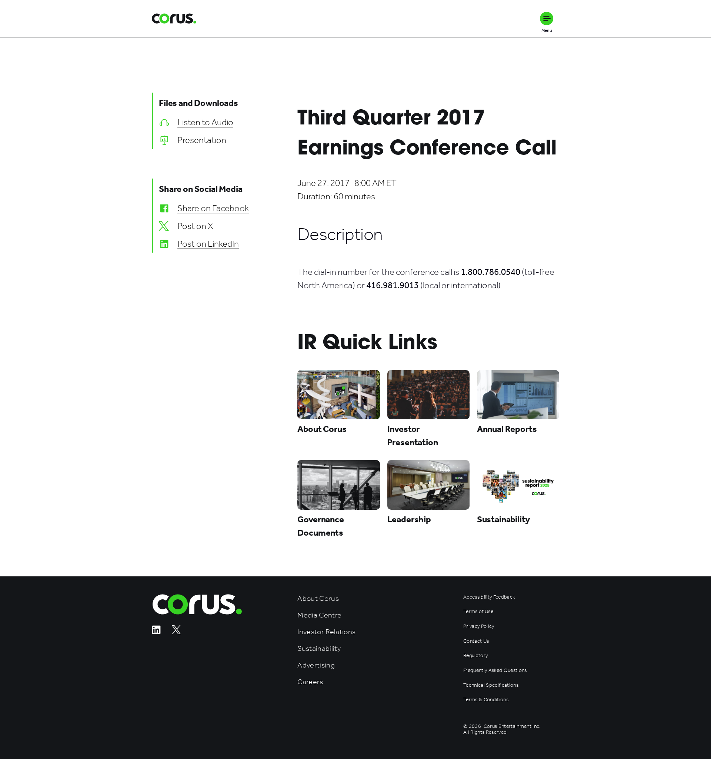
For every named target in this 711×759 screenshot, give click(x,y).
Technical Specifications (490, 685)
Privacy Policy (478, 626)
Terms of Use (478, 612)
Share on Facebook (213, 208)
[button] (546, 18)
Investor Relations (326, 631)
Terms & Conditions (485, 700)
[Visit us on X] (176, 632)
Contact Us (476, 641)
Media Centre (319, 615)
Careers (310, 682)
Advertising (316, 665)
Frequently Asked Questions (495, 670)
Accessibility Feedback (489, 597)
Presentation (201, 140)
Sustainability (319, 648)
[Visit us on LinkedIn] (156, 632)
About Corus (318, 598)
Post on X (195, 226)
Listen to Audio (205, 122)
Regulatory (475, 656)
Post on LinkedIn (208, 244)
